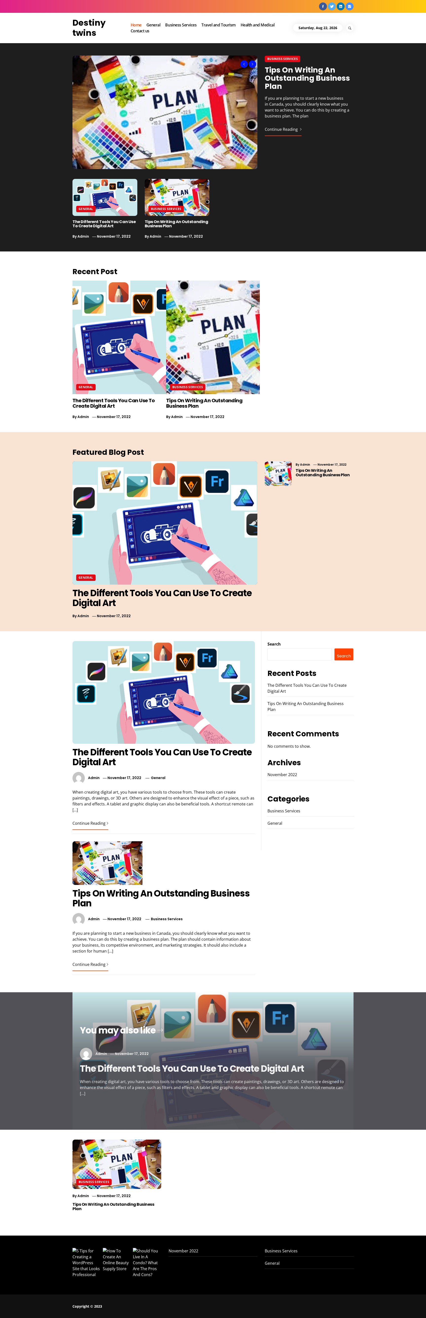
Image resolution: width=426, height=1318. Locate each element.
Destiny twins (89, 28)
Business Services (180, 25)
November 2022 (282, 774)
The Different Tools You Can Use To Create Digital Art (104, 224)
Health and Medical (257, 25)
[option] (213, 112)
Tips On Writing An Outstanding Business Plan (307, 78)
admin (83, 236)
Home (136, 25)
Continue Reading (282, 129)
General (153, 25)
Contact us (140, 31)
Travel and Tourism (218, 25)
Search (274, 644)
